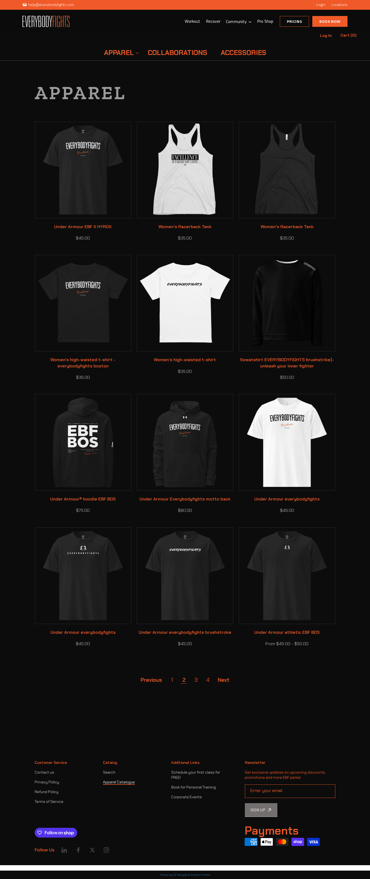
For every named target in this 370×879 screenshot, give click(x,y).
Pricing (294, 21)
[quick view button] (46, 211)
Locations (340, 4)
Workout (192, 21)
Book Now (329, 21)
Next (223, 679)
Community (236, 21)
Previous (151, 679)
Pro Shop (265, 21)
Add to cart (94, 211)
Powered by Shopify (52, 867)
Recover (213, 21)
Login (320, 4)
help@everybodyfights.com (51, 4)
